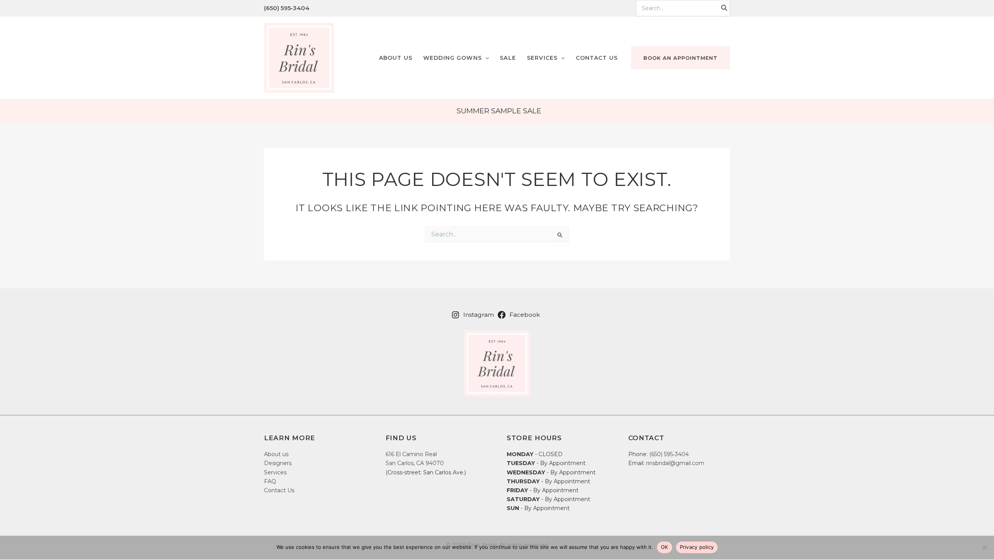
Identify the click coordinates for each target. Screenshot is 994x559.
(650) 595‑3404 (286, 8)
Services (275, 472)
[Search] (724, 8)
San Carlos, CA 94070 (415, 463)
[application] (485, 57)
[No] (984, 547)
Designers (278, 463)
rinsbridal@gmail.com (675, 463)
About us (276, 454)
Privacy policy (697, 547)
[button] (456, 57)
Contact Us (279, 490)
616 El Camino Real (411, 454)
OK (664, 547)
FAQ (270, 481)
